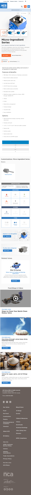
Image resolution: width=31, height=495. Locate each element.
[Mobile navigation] (28, 6)
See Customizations (16, 55)
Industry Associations (7, 452)
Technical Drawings (21, 427)
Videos (18, 421)
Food (4, 410)
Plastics (5, 419)
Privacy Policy (7, 458)
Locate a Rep (6, 1)
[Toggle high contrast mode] (25, 1)
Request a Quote (13, 1)
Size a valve (6, 250)
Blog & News (20, 407)
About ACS (6, 431)
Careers (5, 448)
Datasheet (5, 61)
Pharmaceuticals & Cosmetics (8, 423)
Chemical (6, 426)
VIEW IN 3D (8, 236)
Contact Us (21, 1)
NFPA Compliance (21, 438)
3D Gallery (6, 436)
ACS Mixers (6, 465)
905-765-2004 (9, 395)
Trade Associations (8, 456)
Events (18, 413)
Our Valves (6, 407)
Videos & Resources (22, 418)
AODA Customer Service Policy (8, 445)
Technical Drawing (15, 61)
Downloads (19, 424)
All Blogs (18, 410)
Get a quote (5, 55)
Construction (7, 416)
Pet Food (6, 413)
